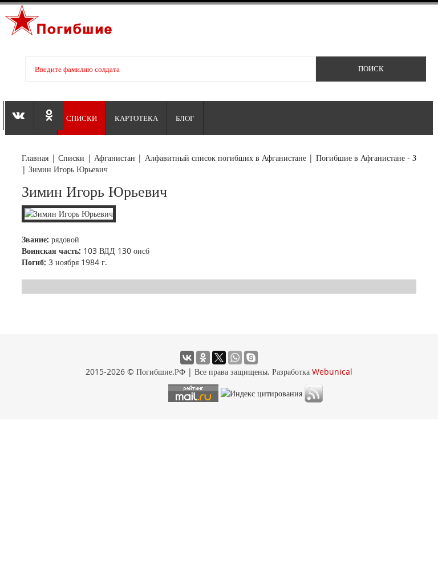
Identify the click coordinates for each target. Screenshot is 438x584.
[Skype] (251, 357)
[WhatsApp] (235, 357)
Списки (81, 118)
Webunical (332, 371)
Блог (185, 118)
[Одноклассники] (203, 357)
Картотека (136, 118)
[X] (219, 357)
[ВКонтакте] (187, 357)
